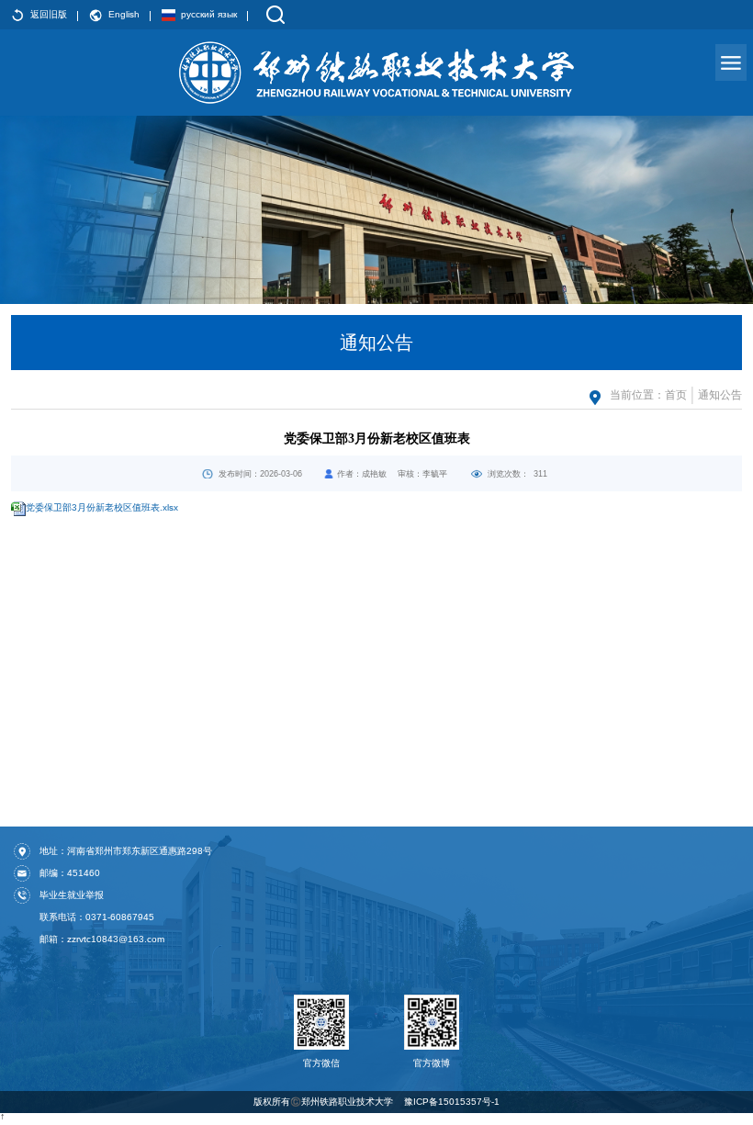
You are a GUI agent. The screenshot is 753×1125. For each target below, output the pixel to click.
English (124, 14)
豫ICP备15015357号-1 (452, 1102)
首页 (676, 394)
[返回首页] (376, 72)
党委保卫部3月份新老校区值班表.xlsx (102, 507)
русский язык (209, 14)
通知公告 (720, 394)
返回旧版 (48, 14)
